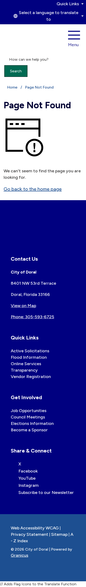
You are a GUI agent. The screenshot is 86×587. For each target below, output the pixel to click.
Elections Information (32, 423)
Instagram (28, 485)
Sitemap (59, 534)
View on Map (23, 305)
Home (12, 87)
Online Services (26, 363)
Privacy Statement (29, 534)
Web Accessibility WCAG (35, 528)
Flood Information (29, 357)
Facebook (28, 471)
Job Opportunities (28, 410)
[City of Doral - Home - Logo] (20, 37)
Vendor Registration (31, 376)
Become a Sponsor (29, 430)
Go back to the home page (33, 189)
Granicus (19, 555)
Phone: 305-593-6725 (32, 316)
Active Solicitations (30, 350)
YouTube (27, 478)
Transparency (24, 370)
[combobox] (48, 16)
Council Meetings (28, 417)
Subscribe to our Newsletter (46, 492)
